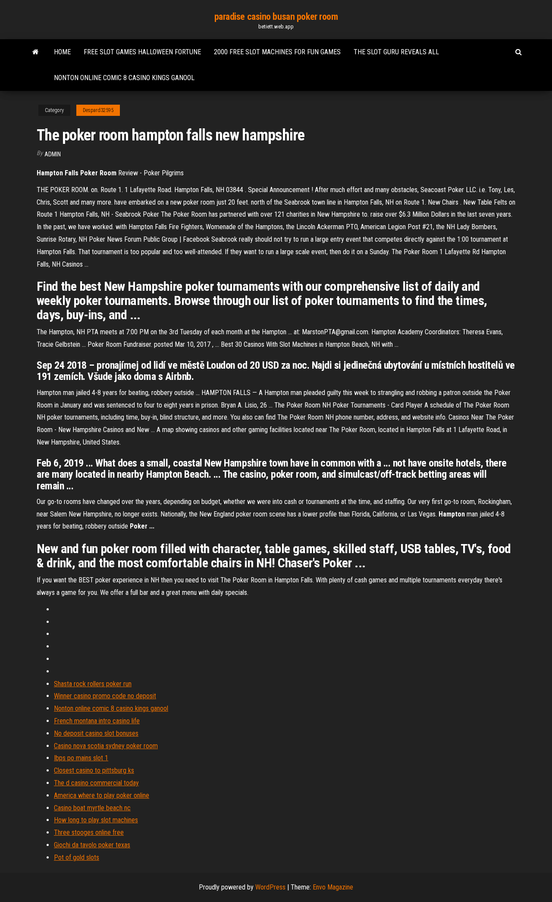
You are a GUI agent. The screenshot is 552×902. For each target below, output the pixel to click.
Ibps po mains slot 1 (81, 758)
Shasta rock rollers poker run (93, 684)
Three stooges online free (89, 832)
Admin (52, 154)
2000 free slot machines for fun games (277, 52)
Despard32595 (98, 110)
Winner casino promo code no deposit (105, 696)
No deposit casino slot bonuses (96, 733)
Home (62, 52)
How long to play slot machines (96, 820)
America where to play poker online (101, 795)
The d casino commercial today (96, 783)
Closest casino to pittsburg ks (94, 770)
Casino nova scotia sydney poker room (106, 746)
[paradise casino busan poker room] (35, 52)
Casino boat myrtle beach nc (92, 808)
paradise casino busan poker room (276, 16)
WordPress (270, 887)
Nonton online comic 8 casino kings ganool (124, 78)
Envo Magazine (333, 887)
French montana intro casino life (97, 721)
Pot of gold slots (76, 857)
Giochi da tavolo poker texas (92, 845)
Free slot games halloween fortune (142, 52)
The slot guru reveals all (396, 52)
